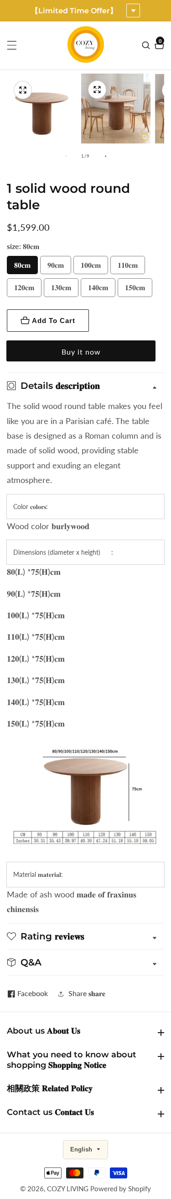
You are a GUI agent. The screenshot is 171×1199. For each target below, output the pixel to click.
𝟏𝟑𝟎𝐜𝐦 (61, 287)
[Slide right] (106, 156)
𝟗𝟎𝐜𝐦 (55, 264)
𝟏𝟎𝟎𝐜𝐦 (91, 264)
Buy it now (81, 351)
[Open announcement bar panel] (133, 10)
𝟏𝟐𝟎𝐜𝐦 (24, 287)
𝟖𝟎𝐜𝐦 (22, 264)
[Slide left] (66, 156)
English (82, 1149)
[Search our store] (147, 45)
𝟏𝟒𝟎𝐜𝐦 (98, 287)
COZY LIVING (67, 1188)
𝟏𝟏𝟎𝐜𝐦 (128, 264)
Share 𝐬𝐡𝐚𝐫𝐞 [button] (86, 993)
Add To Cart (53, 320)
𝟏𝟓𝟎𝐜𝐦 (135, 287)
